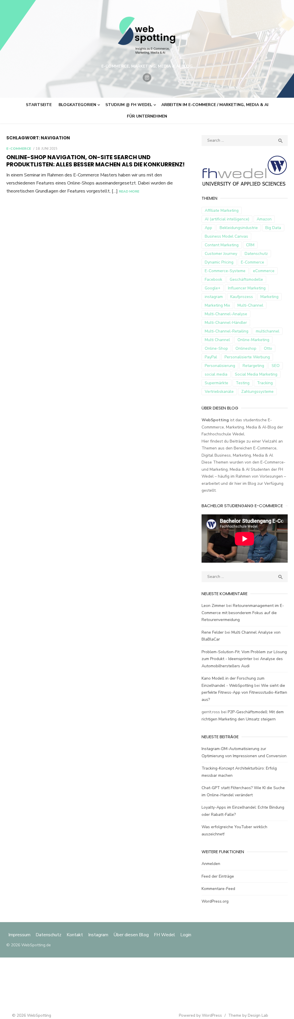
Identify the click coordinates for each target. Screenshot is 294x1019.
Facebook (213, 279)
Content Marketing (222, 245)
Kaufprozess (241, 296)
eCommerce (263, 271)
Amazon (264, 219)
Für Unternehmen (147, 116)
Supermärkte (216, 383)
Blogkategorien (77, 104)
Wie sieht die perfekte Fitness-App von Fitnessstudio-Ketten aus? (244, 692)
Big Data (273, 227)
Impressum (20, 935)
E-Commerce (18, 148)
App (208, 227)
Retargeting (253, 365)
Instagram (98, 935)
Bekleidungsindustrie (239, 227)
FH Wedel (164, 935)
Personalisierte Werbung (247, 357)
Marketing (269, 296)
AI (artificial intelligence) (227, 219)
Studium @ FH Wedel (128, 104)
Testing (242, 383)
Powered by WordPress (200, 1015)
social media (216, 374)
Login (185, 935)
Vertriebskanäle (219, 391)
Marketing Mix (217, 305)
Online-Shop (216, 348)
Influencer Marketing (247, 288)
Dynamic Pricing (219, 262)
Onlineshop (245, 348)
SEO (276, 365)
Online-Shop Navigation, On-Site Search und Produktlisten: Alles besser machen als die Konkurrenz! (95, 160)
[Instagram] (147, 77)
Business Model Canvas (226, 236)
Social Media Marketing (256, 374)
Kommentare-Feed (218, 888)
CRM (250, 245)
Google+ (212, 288)
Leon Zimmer (213, 605)
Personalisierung (220, 365)
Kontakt (75, 935)
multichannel (267, 331)
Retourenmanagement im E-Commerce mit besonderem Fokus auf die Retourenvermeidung (243, 612)
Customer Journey (221, 253)
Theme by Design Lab (248, 1015)
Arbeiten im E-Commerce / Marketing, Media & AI (214, 104)
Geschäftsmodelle (246, 279)
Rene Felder (213, 632)
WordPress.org (215, 901)
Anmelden (211, 863)
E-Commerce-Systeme (225, 271)
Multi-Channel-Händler (226, 322)
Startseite (39, 104)
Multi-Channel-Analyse (226, 314)
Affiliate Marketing (222, 210)
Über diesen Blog (131, 935)
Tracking (265, 383)
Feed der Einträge (218, 876)
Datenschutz (256, 253)
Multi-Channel (250, 305)
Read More (129, 191)
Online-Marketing (253, 340)
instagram (214, 296)
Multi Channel (217, 340)
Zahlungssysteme (257, 391)
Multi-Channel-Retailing (226, 331)
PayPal (211, 357)
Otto (268, 348)
